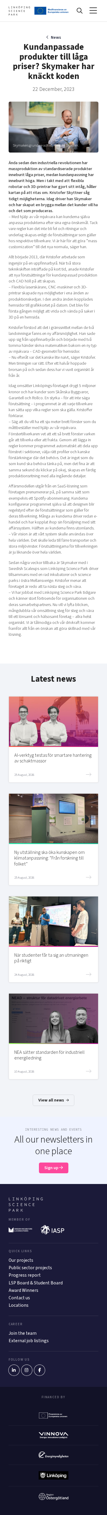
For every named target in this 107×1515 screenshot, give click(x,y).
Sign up (51, 1168)
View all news (51, 1100)
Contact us (19, 1298)
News (56, 37)
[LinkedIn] (14, 1370)
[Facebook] (39, 1370)
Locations (19, 1305)
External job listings (29, 1340)
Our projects (21, 1260)
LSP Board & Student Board (36, 1283)
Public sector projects (30, 1267)
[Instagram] (26, 1370)
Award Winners (23, 1290)
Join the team (23, 1333)
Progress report (25, 1275)
